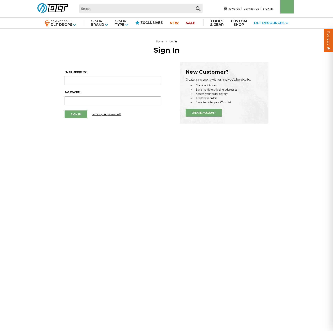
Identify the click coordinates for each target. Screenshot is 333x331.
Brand (98, 23)
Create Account (204, 112)
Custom (239, 23)
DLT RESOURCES (270, 23)
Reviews (328, 38)
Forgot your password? (106, 114)
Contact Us (251, 8)
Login (173, 41)
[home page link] (51, 8)
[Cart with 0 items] (287, 6)
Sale (190, 23)
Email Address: (76, 72)
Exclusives (151, 23)
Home (160, 41)
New (174, 23)
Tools (217, 23)
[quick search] (198, 8)
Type (120, 23)
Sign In (268, 8)
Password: (73, 92)
